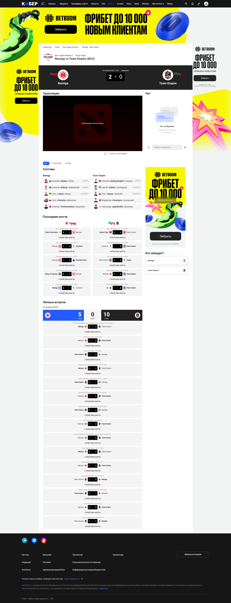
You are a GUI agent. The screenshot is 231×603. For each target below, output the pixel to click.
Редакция (26, 562)
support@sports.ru (72, 579)
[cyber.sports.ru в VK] (35, 541)
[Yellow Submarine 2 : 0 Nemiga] (56, 74)
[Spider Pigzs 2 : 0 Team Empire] (180, 74)
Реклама (47, 562)
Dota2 (57, 47)
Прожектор (77, 555)
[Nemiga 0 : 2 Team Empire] (176, 73)
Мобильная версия (193, 554)
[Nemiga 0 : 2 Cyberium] (54, 74)
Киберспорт (47, 47)
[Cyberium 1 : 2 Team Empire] (178, 73)
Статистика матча (67, 238)
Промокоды (118, 555)
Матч (46, 163)
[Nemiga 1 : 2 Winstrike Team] (53, 74)
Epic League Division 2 (71, 47)
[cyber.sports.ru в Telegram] (25, 541)
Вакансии (47, 555)
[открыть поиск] (186, 4)
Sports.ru (28, 585)
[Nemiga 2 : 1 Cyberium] (50, 73)
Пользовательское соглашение (86, 562)
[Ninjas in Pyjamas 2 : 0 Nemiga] (52, 74)
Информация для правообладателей (88, 570)
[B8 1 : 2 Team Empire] (174, 73)
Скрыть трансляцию (118, 154)
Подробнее (103, 588)
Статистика (57, 163)
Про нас (25, 555)
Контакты (26, 570)
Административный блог (54, 570)
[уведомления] (192, 4)
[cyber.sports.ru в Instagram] (44, 541)
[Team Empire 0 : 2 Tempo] (177, 74)
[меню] (43, 4)
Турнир (68, 163)
